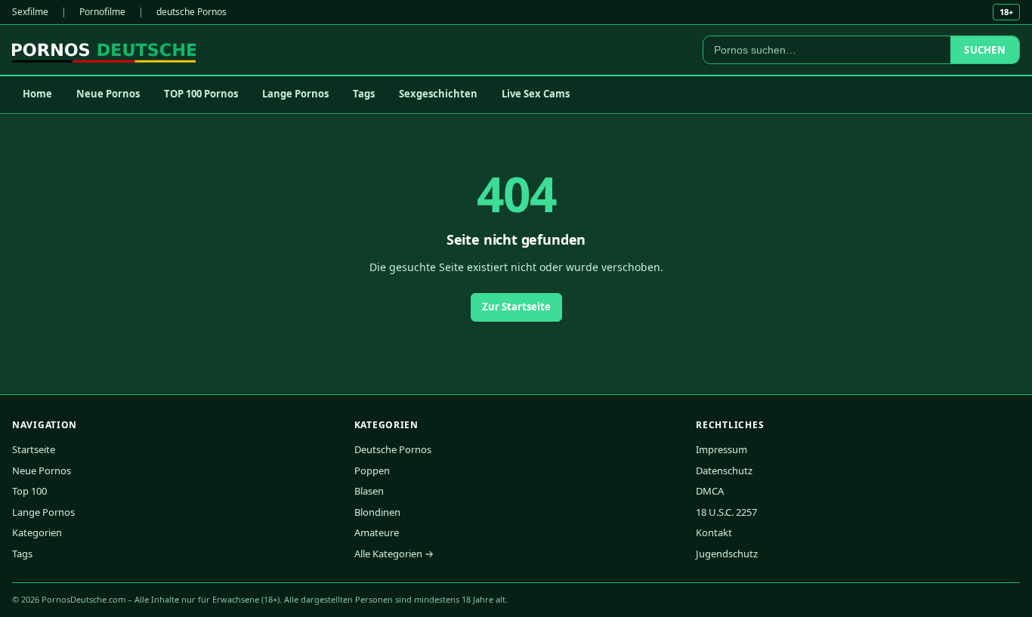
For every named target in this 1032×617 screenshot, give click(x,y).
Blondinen (377, 512)
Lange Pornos (295, 93)
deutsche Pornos (191, 11)
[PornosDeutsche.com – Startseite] (104, 49)
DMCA (710, 491)
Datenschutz (724, 470)
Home (37, 93)
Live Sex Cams (536, 93)
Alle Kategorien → (394, 553)
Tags (364, 93)
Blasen (369, 491)
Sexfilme (30, 11)
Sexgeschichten (438, 93)
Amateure (376, 532)
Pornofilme (102, 11)
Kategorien (37, 532)
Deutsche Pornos (392, 449)
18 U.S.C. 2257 (726, 512)
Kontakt (714, 532)
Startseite (33, 449)
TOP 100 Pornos (201, 93)
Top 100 (29, 491)
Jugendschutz (727, 553)
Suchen (985, 50)
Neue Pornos (108, 93)
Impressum (721, 449)
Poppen (372, 470)
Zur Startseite (516, 306)
